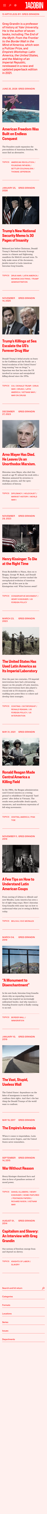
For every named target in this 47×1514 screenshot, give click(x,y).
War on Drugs (18, 395)
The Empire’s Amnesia (19, 1128)
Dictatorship (29, 706)
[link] (15, 5)
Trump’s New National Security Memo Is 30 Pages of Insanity (19, 236)
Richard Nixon (18, 1202)
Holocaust (30, 494)
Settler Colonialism (22, 169)
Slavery (15, 1265)
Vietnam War (28, 392)
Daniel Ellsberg (19, 1192)
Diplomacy (16, 494)
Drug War (16, 276)
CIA (12, 386)
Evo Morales (27, 921)
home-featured (31, 1195)
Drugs (20, 389)
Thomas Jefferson (21, 172)
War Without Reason (18, 1169)
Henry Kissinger (19, 599)
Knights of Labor (20, 1262)
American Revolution (22, 162)
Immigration (17, 1021)
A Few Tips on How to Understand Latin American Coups (18, 884)
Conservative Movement (24, 596)
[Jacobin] (34, 5)
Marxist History (19, 497)
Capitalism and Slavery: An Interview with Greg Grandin (20, 1236)
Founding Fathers (20, 165)
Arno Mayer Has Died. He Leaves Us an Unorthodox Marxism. (19, 459)
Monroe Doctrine (20, 279)
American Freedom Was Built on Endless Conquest (20, 134)
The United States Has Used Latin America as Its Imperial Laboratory (19, 666)
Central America (20, 817)
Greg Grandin (26, 89)
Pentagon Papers (22, 1198)
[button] (4, 5)
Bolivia (15, 921)
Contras (16, 706)
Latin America (30, 276)
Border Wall (18, 1017)
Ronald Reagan (19, 709)
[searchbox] (23, 1288)
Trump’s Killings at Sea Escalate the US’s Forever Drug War (19, 346)
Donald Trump (23, 386)
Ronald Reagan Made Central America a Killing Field (18, 777)
